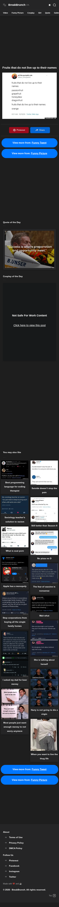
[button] (49, 5)
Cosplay (30, 13)
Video (5, 13)
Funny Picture (18, 13)
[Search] (54, 5)
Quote (47, 13)
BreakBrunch (18, 889)
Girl (39, 13)
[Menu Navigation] (4, 5)
